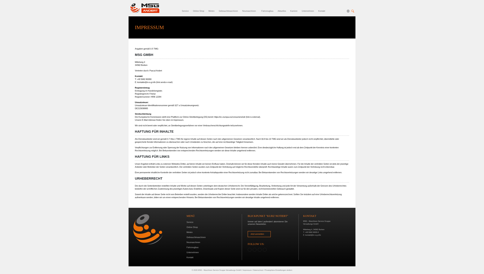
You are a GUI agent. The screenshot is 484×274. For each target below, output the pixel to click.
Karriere (293, 11)
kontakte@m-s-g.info (155, 82)
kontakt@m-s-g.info (313, 235)
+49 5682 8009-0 (312, 232)
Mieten (211, 11)
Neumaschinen (249, 11)
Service (185, 11)
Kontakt (321, 11)
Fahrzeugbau (267, 11)
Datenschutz (258, 270)
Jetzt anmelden (257, 234)
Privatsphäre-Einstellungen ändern (278, 270)
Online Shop (198, 11)
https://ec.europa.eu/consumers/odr (237, 117)
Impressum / (248, 270)
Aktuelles (282, 11)
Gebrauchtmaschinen (228, 11)
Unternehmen (308, 11)
